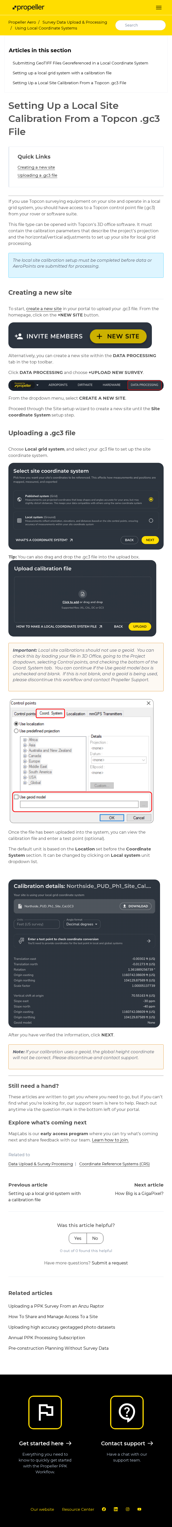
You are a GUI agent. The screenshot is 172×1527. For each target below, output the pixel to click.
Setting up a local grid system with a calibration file (62, 73)
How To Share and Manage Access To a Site (53, 1316)
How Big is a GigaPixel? (139, 1193)
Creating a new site (36, 167)
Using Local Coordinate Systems (46, 28)
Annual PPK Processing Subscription (46, 1337)
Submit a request (110, 1262)
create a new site (44, 308)
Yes (77, 1238)
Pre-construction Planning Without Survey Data (58, 1348)
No (95, 1238)
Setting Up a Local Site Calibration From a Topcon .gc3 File (69, 82)
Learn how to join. (110, 1140)
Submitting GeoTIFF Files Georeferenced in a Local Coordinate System (80, 63)
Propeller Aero (22, 22)
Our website (42, 1509)
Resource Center (78, 1509)
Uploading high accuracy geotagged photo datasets (61, 1327)
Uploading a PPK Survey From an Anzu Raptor (56, 1306)
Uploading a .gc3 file (37, 175)
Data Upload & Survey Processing (40, 1163)
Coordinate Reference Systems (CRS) (114, 1163)
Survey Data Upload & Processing (75, 22)
